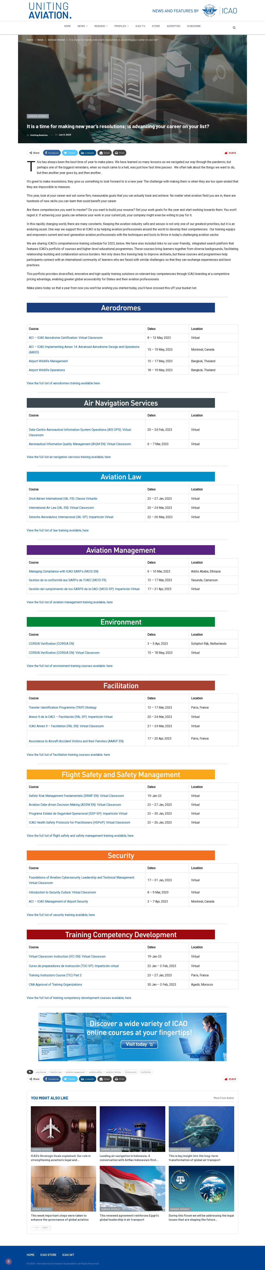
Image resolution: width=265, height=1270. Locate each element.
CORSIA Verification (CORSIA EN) (51, 643)
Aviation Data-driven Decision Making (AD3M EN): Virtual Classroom (75, 805)
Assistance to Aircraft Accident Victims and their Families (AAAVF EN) (76, 741)
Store (156, 25)
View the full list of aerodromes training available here (63, 383)
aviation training (113, 1072)
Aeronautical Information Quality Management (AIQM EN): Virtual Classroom (80, 444)
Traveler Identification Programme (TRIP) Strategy (63, 707)
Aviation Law (55, 1072)
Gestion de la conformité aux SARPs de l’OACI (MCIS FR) (67, 580)
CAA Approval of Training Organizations (55, 984)
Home (67, 25)
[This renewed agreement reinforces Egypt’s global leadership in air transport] (132, 1189)
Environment (131, 1072)
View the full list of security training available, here (61, 915)
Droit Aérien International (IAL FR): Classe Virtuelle (63, 498)
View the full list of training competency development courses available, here (79, 998)
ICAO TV (140, 25)
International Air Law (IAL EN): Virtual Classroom (61, 508)
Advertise (173, 25)
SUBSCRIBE (194, 25)
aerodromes (41, 1072)
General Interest (38, 116)
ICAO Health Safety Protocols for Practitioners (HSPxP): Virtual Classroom (79, 822)
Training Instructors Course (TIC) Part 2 (55, 975)
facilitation (146, 1072)
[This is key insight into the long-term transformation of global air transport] (201, 1129)
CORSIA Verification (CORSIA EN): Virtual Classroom (64, 653)
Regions (99, 25)
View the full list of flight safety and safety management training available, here (80, 836)
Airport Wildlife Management (48, 361)
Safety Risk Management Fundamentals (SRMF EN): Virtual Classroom (76, 796)
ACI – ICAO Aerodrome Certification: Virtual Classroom (66, 338)
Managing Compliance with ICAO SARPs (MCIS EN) (63, 571)
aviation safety (95, 1072)
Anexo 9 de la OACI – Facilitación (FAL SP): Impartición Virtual (71, 717)
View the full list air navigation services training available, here (69, 457)
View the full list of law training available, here (58, 530)
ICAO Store (48, 1254)
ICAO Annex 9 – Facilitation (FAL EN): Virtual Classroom (66, 726)
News (81, 25)
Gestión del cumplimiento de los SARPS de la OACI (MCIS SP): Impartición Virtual (84, 589)
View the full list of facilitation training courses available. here (68, 755)
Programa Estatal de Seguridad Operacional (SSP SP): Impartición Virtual (78, 813)
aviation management (75, 1072)
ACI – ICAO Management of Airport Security (58, 901)
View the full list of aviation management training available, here (70, 602)
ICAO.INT (68, 1254)
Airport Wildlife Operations (47, 370)
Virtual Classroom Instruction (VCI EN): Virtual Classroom (67, 956)
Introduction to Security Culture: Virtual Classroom (62, 892)
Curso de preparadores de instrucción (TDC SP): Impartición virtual (74, 966)
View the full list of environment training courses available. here (70, 666)
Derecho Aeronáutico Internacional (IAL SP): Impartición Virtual (71, 517)
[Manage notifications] (8, 1261)
